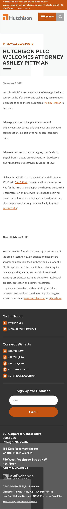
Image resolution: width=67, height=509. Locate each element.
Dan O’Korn (21, 182)
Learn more (23, 8)
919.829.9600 (15, 323)
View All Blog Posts (20, 44)
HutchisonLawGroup (22, 375)
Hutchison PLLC (18, 369)
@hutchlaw (55, 298)
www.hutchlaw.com (34, 298)
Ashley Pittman (53, 102)
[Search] (60, 17)
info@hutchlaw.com (22, 329)
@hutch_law (16, 357)
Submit (33, 412)
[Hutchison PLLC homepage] (17, 17)
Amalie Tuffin (10, 208)
